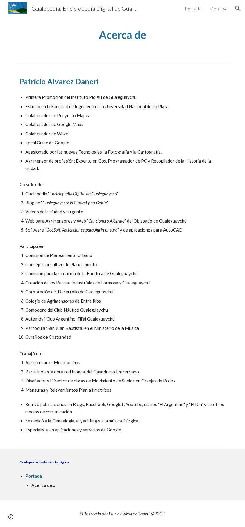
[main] (122, 35)
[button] (238, 8)
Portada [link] (193, 8)
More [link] (215, 8)
